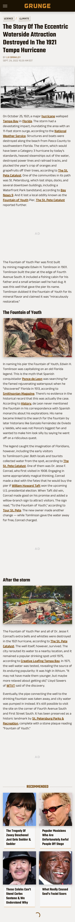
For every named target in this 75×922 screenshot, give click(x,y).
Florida (27, 121)
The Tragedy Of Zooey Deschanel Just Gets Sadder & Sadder (18, 837)
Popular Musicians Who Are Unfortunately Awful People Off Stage (55, 837)
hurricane (48, 116)
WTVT (11, 685)
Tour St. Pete (12, 510)
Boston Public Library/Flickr (56, 622)
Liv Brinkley (13, 57)
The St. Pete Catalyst (50, 200)
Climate (24, 18)
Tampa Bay (10, 121)
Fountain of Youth (15, 200)
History (26, 403)
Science (8, 18)
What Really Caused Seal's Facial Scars (55, 891)
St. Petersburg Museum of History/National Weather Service (43, 105)
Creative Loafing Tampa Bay (40, 661)
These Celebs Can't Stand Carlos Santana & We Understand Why (18, 896)
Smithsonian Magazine (18, 393)
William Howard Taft (26, 485)
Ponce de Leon (32, 379)
